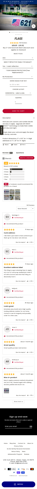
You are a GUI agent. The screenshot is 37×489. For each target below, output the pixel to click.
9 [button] (20, 32)
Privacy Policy (18, 446)
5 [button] (15, 32)
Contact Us (21, 443)
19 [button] (21, 34)
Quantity (18, 98)
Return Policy (16, 451)
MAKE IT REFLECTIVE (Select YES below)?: (18, 62)
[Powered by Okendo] (7, 158)
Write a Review (26, 158)
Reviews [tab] (7, 153)
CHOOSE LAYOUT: (18, 89)
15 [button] (15, 34)
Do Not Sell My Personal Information (18, 449)
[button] (18, 43)
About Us (30, 443)
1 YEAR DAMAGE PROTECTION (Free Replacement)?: (18, 71)
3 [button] (12, 32)
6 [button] (16, 32)
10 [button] (22, 32)
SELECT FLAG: (18, 54)
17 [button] (18, 34)
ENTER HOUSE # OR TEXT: (18, 81)
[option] (18, 17)
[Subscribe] (30, 426)
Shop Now (13, 443)
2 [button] (11, 32)
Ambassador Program (15, 454)
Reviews (26, 454)
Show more (17, 401)
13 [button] (26, 32)
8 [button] (19, 32)
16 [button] (17, 34)
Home (6, 443)
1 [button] (9, 32)
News (23, 451)
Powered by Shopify (23, 475)
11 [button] (23, 32)
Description (7, 118)
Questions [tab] (20, 153)
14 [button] (27, 32)
